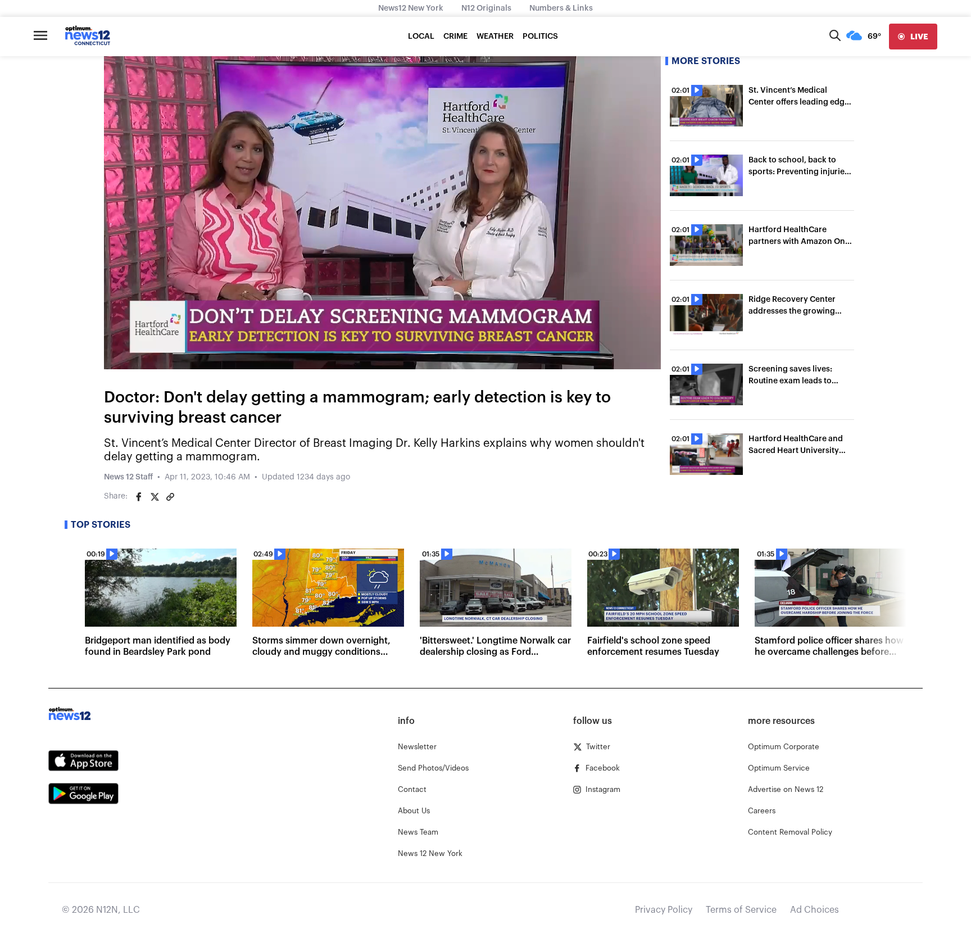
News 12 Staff (128, 477)
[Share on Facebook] (138, 496)
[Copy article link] (170, 496)
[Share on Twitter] (154, 496)
